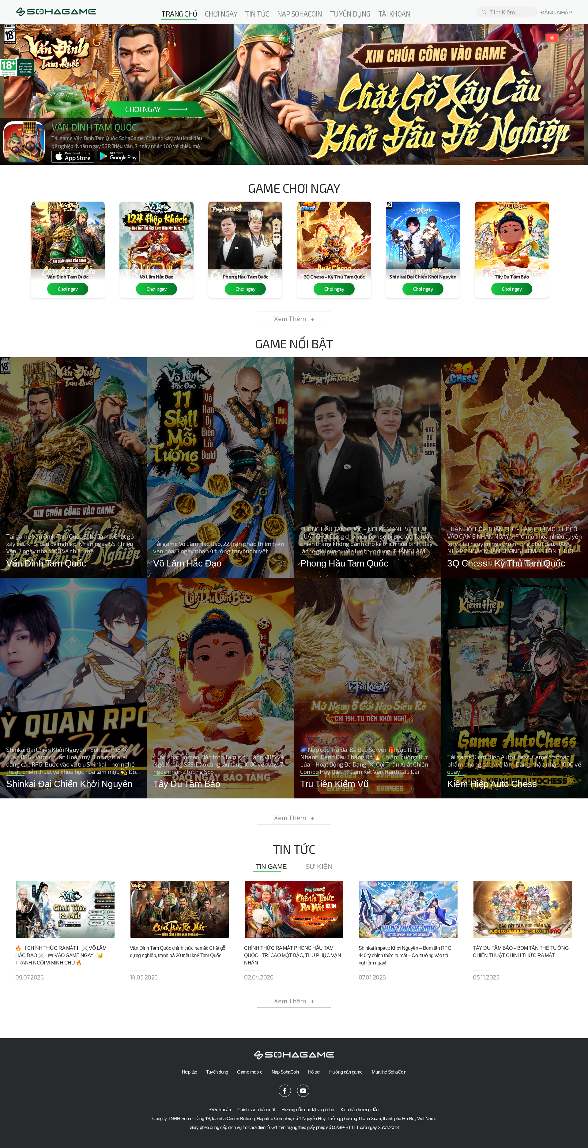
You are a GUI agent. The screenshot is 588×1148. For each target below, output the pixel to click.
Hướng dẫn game (346, 1071)
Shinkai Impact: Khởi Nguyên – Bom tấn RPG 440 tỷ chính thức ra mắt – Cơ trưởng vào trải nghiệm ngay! (405, 955)
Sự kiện (319, 866)
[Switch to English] (569, 37)
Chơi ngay (221, 13)
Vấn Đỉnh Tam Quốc (68, 276)
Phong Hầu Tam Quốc (245, 276)
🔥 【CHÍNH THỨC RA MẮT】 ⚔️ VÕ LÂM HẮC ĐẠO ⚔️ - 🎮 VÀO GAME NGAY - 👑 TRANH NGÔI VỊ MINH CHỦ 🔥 (60, 955)
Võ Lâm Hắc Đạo (157, 276)
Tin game (271, 866)
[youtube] (303, 1091)
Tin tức (257, 13)
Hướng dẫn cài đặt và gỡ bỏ (308, 1109)
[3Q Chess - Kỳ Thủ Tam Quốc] (334, 238)
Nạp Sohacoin (299, 13)
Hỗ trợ (314, 1071)
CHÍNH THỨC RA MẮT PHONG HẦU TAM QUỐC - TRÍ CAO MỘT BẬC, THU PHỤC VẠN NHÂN (292, 955)
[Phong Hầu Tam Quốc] (245, 238)
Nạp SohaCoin (285, 1071)
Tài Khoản (394, 13)
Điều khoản (220, 1109)
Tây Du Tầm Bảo (512, 276)
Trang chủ (179, 13)
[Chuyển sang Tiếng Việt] (552, 37)
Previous (26, 87)
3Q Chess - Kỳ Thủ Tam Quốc (334, 276)
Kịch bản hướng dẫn (360, 1109)
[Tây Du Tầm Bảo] (512, 238)
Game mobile (249, 1071)
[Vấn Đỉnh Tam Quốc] (68, 238)
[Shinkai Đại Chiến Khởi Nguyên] (423, 238)
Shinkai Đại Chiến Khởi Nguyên (423, 276)
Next (562, 87)
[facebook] (285, 1091)
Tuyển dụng (350, 13)
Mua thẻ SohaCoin (389, 1071)
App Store (72, 158)
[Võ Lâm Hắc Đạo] (156, 238)
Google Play (118, 158)
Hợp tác (189, 1071)
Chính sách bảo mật (256, 1109)
